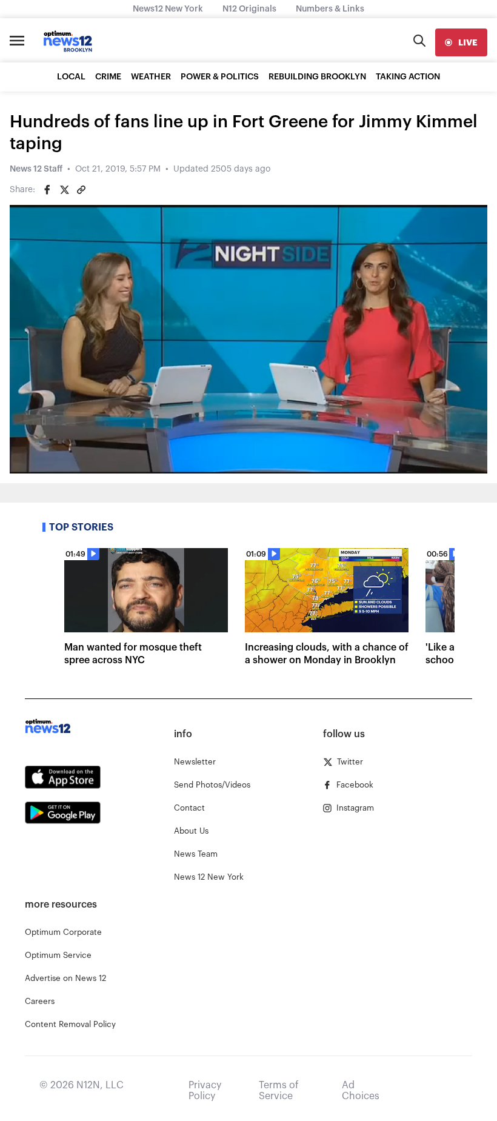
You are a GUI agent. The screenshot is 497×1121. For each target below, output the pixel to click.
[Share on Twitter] (64, 190)
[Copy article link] (81, 190)
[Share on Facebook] (47, 190)
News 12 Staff (36, 169)
